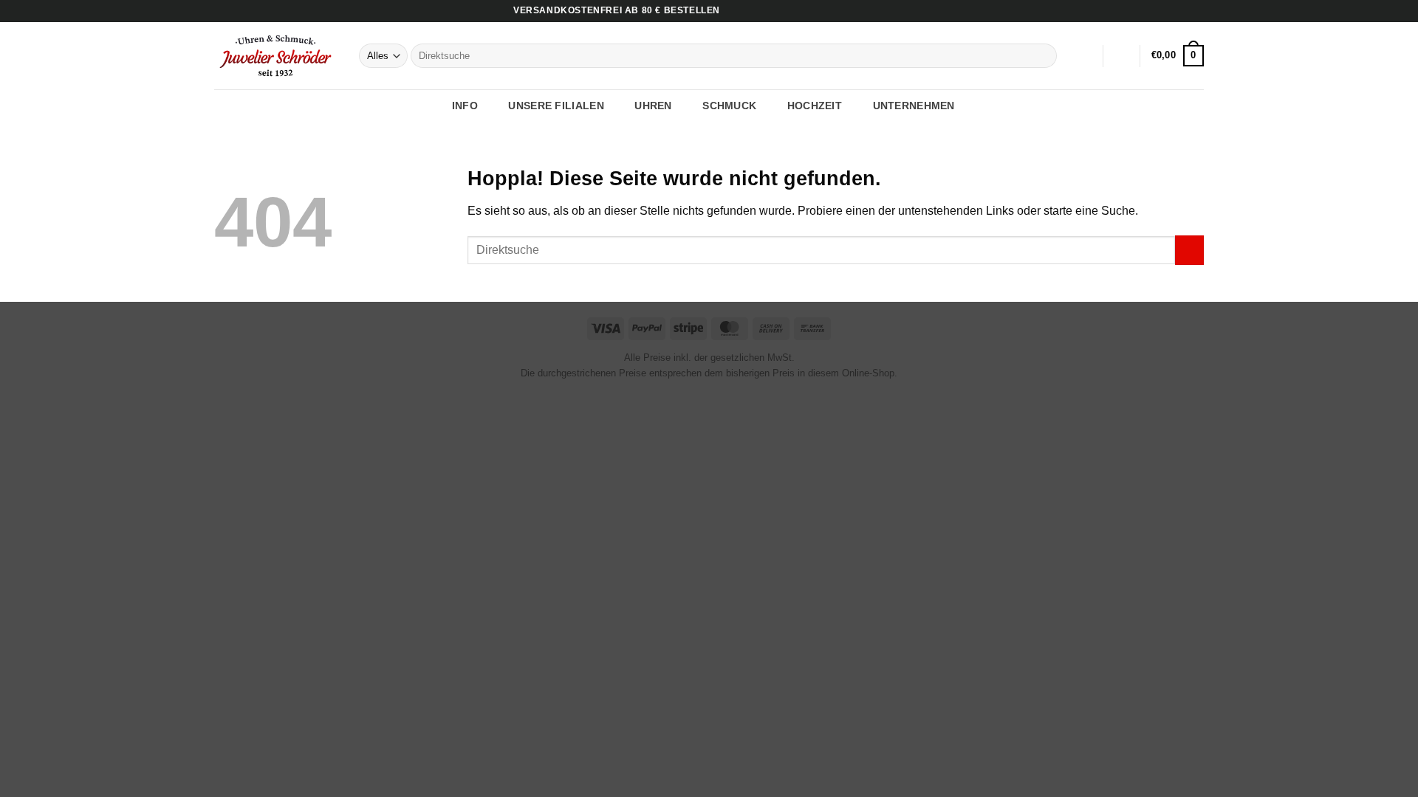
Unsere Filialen (555, 105)
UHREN (652, 105)
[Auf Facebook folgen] (1168, 11)
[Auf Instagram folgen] (1182, 11)
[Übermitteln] (1043, 56)
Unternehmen (914, 105)
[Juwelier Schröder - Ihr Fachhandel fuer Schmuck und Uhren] (275, 55)
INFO (465, 105)
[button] (1121, 56)
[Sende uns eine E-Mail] (1196, 11)
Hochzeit (814, 105)
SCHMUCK (729, 105)
